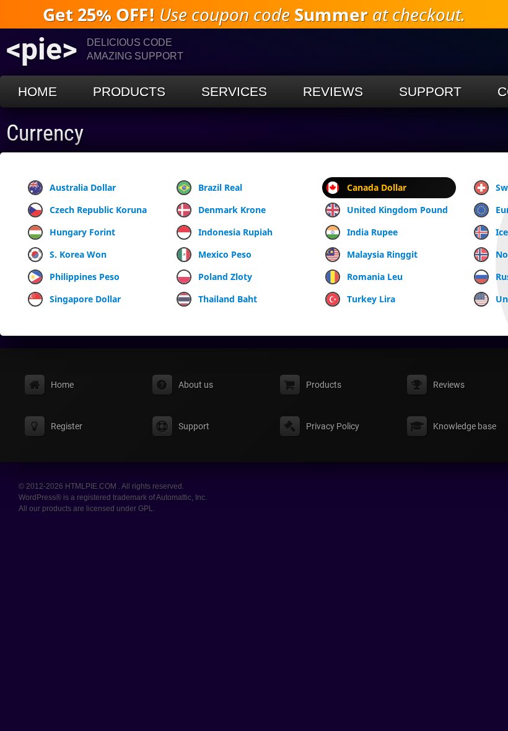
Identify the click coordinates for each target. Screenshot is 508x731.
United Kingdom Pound (397, 210)
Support (430, 91)
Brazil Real (220, 187)
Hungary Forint (82, 232)
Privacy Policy (332, 426)
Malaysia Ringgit (382, 254)
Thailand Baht (227, 299)
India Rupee (372, 232)
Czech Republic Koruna (98, 210)
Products (129, 91)
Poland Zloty (225, 276)
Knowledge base (464, 426)
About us (195, 385)
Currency (45, 133)
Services (234, 91)
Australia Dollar (83, 187)
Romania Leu (375, 276)
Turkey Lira (371, 299)
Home (37, 91)
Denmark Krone (232, 210)
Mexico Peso (225, 254)
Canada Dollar (376, 187)
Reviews (333, 91)
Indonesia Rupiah (235, 232)
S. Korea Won (78, 254)
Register (66, 426)
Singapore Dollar (85, 299)
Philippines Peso (85, 276)
